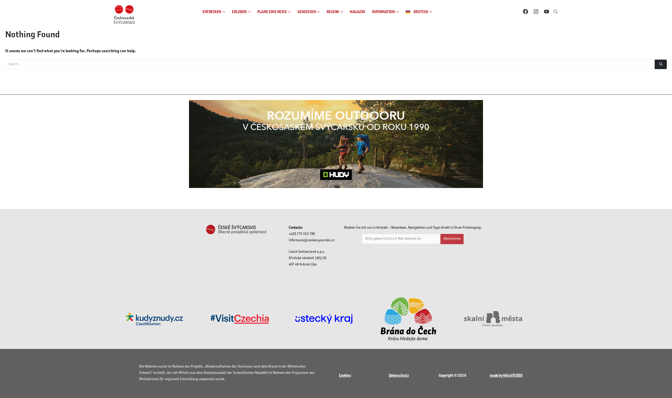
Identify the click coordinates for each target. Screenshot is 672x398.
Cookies (345, 376)
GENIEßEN (306, 12)
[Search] (661, 64)
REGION (333, 12)
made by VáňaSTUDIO (506, 376)
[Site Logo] (124, 14)
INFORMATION (383, 12)
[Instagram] (536, 11)
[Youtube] (546, 11)
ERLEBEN (239, 12)
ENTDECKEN (211, 12)
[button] (555, 12)
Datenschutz (399, 376)
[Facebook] (525, 11)
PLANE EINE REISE (272, 12)
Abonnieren (452, 238)
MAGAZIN (357, 12)
